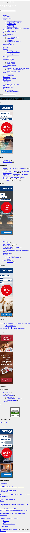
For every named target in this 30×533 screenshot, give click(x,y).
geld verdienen (11, 323)
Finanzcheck (10, 74)
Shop (4, 19)
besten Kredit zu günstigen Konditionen (17, 250)
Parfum (5, 251)
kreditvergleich (27, 323)
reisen (13, 325)
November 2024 (7, 162)
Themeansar (3, 531)
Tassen (5, 401)
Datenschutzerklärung (9, 524)
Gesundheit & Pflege (8, 44)
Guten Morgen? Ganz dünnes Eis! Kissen (18, 28)
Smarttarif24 (10, 34)
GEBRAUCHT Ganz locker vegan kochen (14, 168)
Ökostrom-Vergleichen (13, 84)
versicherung (23, 328)
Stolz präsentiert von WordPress (8, 529)
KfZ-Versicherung (8, 87)
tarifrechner (21, 325)
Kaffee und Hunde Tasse (13, 71)
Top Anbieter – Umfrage (13, 247)
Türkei (8, 43)
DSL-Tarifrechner (8, 85)
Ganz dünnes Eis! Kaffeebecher (15, 69)
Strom (8, 83)
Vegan (8, 242)
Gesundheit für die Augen (13, 398)
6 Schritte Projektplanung (13, 52)
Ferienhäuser (10, 40)
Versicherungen (7, 260)
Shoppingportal (8, 5)
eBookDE (9, 50)
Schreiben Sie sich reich (13, 55)
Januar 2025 (6, 160)
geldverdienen (17, 323)
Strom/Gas (6, 81)
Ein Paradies (10, 256)
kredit (23, 323)
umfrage (4, 328)
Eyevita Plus (10, 60)
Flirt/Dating (6, 56)
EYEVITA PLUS (11, 24)
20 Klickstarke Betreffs (13, 31)
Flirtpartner (9, 57)
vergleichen (16, 328)
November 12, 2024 (5, 518)
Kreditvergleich (11, 75)
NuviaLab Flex (11, 62)
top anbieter (26, 325)
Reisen (5, 35)
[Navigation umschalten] (0, 9)
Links (4, 88)
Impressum (6, 521)
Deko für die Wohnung (9, 244)
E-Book (5, 49)
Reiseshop (6, 47)
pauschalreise (2, 325)
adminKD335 (12, 490)
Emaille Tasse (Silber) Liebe (14, 21)
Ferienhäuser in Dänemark (14, 41)
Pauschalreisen (10, 38)
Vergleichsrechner (8, 90)
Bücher (5, 241)
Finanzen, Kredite (8, 72)
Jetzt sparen (10, 262)
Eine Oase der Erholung (13, 257)
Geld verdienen (7, 245)
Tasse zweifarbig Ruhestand (14, 22)
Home (5, 15)
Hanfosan (9, 46)
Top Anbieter (6, 16)
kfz (20, 323)
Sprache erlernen (7, 18)
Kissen (8, 394)
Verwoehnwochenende (13, 37)
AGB (4, 522)
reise (7, 325)
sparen (17, 325)
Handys (5, 32)
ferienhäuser (4, 323)
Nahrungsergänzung (8, 59)
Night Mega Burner (12, 27)
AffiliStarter (10, 53)
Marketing (6, 30)
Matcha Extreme (11, 25)
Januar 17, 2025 (4, 490)
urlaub (9, 328)
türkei (1, 328)
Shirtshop (5, 66)
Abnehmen (9, 397)
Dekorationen (6, 392)
